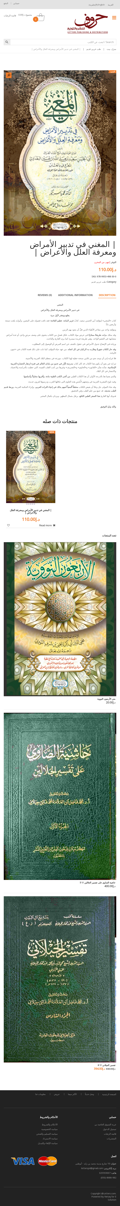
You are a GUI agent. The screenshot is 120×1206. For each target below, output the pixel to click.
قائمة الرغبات (10, 15)
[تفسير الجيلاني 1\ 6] (60, 979)
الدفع (6, 3)
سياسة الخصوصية (49, 1129)
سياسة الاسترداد (50, 1138)
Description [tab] (107, 295)
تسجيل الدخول (109, 1129)
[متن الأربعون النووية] (60, 619)
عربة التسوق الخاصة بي (105, 1124)
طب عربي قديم (93, 49)
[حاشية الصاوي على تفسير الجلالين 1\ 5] (60, 796)
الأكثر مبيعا (72, 1094)
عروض (57, 1094)
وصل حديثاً (89, 1094)
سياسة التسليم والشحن (47, 1133)
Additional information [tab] (75, 295)
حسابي (16, 3)
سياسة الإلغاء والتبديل (48, 1143)
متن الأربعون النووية (106, 698)
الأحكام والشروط (50, 1124)
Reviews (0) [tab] (45, 295)
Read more (45, 525)
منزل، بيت (111, 49)
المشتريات (111, 1138)
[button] (9, 75)
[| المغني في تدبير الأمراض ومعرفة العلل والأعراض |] (30, 467)
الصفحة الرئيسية (109, 1094)
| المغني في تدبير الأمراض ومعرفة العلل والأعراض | (31, 511)
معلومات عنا (40, 1094)
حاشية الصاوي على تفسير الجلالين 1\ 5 (97, 882)
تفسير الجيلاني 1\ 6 (106, 1065)
